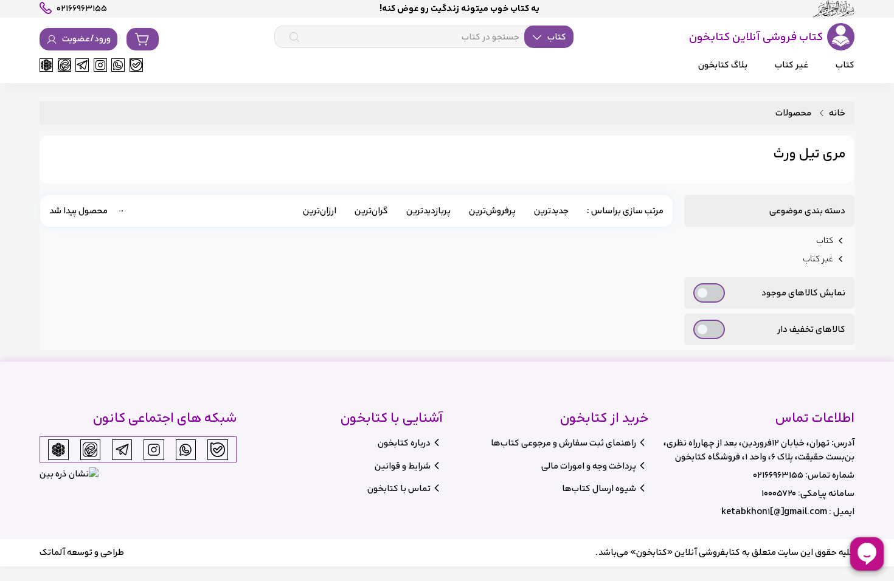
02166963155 (778, 475)
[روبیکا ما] (46, 65)
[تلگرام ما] (82, 65)
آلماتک (52, 552)
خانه (837, 113)
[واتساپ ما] (118, 65)
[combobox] (423, 37)
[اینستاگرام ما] (100, 65)
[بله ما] (136, 65)
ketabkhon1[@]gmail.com (774, 511)
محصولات (793, 113)
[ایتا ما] (64, 65)
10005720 (778, 493)
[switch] (709, 293)
